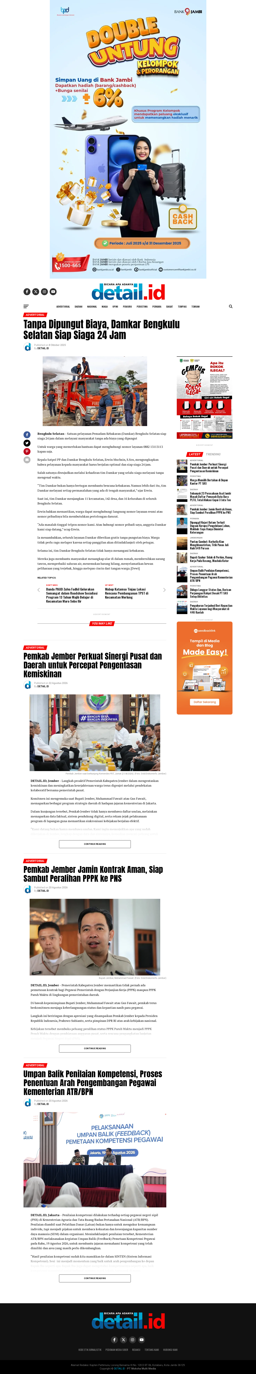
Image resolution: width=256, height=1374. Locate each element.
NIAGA (105, 306)
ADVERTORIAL (63, 306)
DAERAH (78, 306)
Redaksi (136, 1350)
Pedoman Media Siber (117, 1350)
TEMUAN (195, 306)
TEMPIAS (182, 306)
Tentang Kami (152, 1350)
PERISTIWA (142, 306)
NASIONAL (92, 306)
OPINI (115, 306)
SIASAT (169, 306)
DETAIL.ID (43, 348)
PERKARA (156, 306)
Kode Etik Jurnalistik (90, 1350)
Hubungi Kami (170, 1350)
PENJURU (127, 306)
